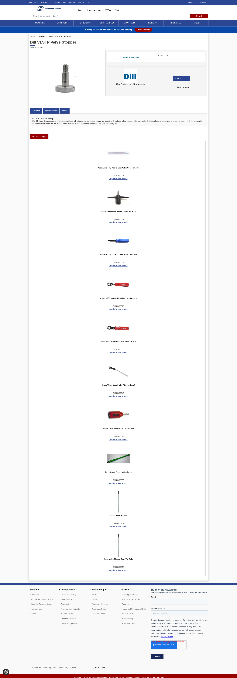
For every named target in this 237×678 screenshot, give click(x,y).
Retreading (85, 23)
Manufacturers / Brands (70, 609)
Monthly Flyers (67, 614)
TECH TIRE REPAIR (74, 2)
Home (32, 36)
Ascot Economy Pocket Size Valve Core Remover (118, 168)
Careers (33, 614)
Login (80, 10)
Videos (64, 111)
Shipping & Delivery (130, 595)
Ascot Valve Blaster (118, 516)
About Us (191, 2)
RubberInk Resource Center (41, 604)
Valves (197, 23)
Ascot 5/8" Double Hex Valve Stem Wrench (118, 342)
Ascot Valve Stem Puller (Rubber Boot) (118, 385)
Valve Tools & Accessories (60, 36)
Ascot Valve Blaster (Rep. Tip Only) (118, 559)
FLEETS (86, 2)
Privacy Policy (128, 614)
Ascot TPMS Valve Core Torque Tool (118, 429)
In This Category (39, 136)
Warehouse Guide (99, 609)
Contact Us (202, 2)
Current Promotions (68, 619)
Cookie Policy (127, 619)
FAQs (94, 595)
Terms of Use (127, 604)
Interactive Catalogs (69, 595)
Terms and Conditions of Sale (134, 609)
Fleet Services (36, 609)
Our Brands (33, 2)
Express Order (46, 2)
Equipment (62, 23)
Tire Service (174, 23)
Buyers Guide (66, 599)
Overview (36, 111)
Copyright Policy (128, 623)
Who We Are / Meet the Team (42, 599)
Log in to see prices (131, 57)
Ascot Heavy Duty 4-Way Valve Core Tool (118, 211)
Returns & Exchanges (131, 599)
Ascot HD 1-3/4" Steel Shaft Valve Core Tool (118, 255)
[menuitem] (40, 23)
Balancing (40, 23)
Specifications (51, 111)
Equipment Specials (69, 623)
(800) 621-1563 (112, 10)
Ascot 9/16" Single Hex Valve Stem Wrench (118, 298)
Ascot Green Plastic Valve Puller (118, 472)
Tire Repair (152, 23)
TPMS (64, 2)
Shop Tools (130, 23)
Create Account (94, 10)
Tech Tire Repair (98, 614)
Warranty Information (100, 604)
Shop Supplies (107, 23)
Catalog (57, 2)
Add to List (181, 78)
